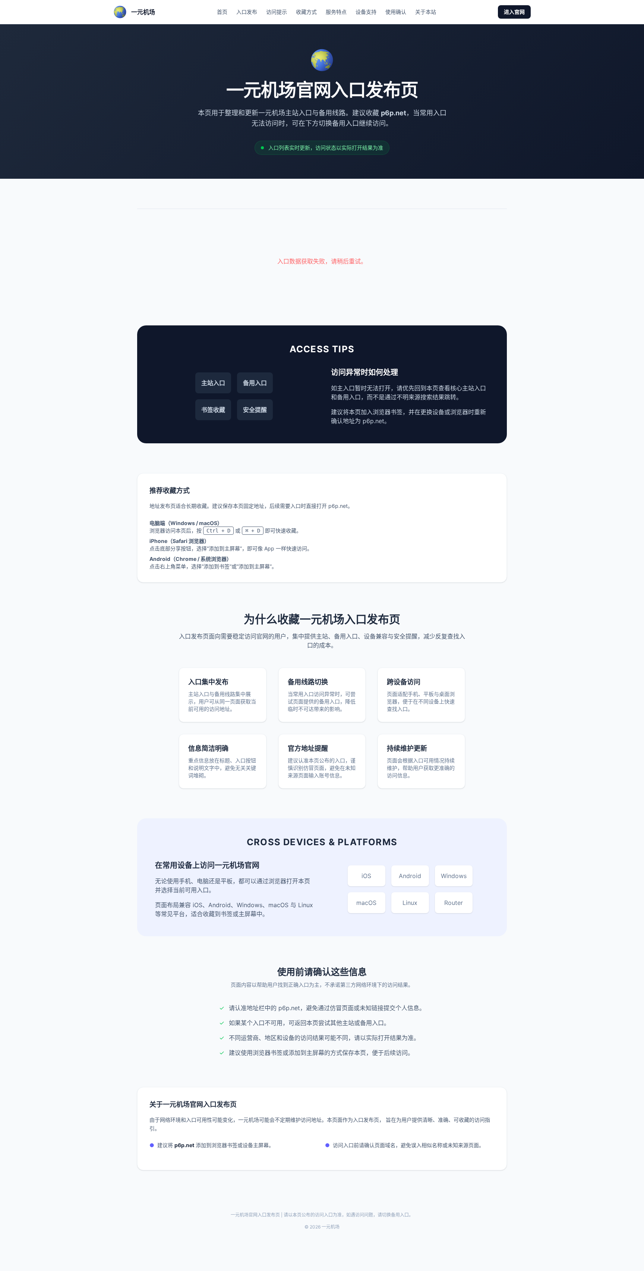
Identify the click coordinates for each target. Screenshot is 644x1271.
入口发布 (246, 12)
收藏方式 (306, 12)
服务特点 (336, 12)
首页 (222, 12)
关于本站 (425, 12)
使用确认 (395, 12)
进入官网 (514, 12)
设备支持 (366, 12)
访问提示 (276, 12)
